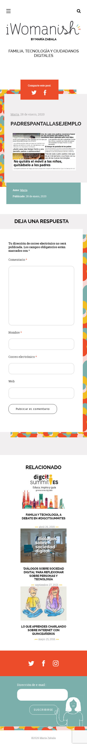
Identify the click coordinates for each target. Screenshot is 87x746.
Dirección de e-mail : (31, 685)
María (15, 114)
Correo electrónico (22, 357)
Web (11, 381)
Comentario (17, 260)
